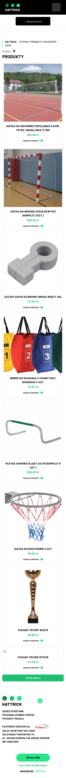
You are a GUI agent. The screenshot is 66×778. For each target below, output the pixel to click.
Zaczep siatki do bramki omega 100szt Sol (33, 296)
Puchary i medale (13, 718)
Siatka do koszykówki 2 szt (33, 548)
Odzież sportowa (13, 711)
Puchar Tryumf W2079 (33, 630)
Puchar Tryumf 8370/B (33, 657)
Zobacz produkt (31, 141)
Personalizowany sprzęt (18, 714)
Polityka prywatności (33, 765)
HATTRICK (10, 41)
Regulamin (33, 757)
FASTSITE (40, 771)
